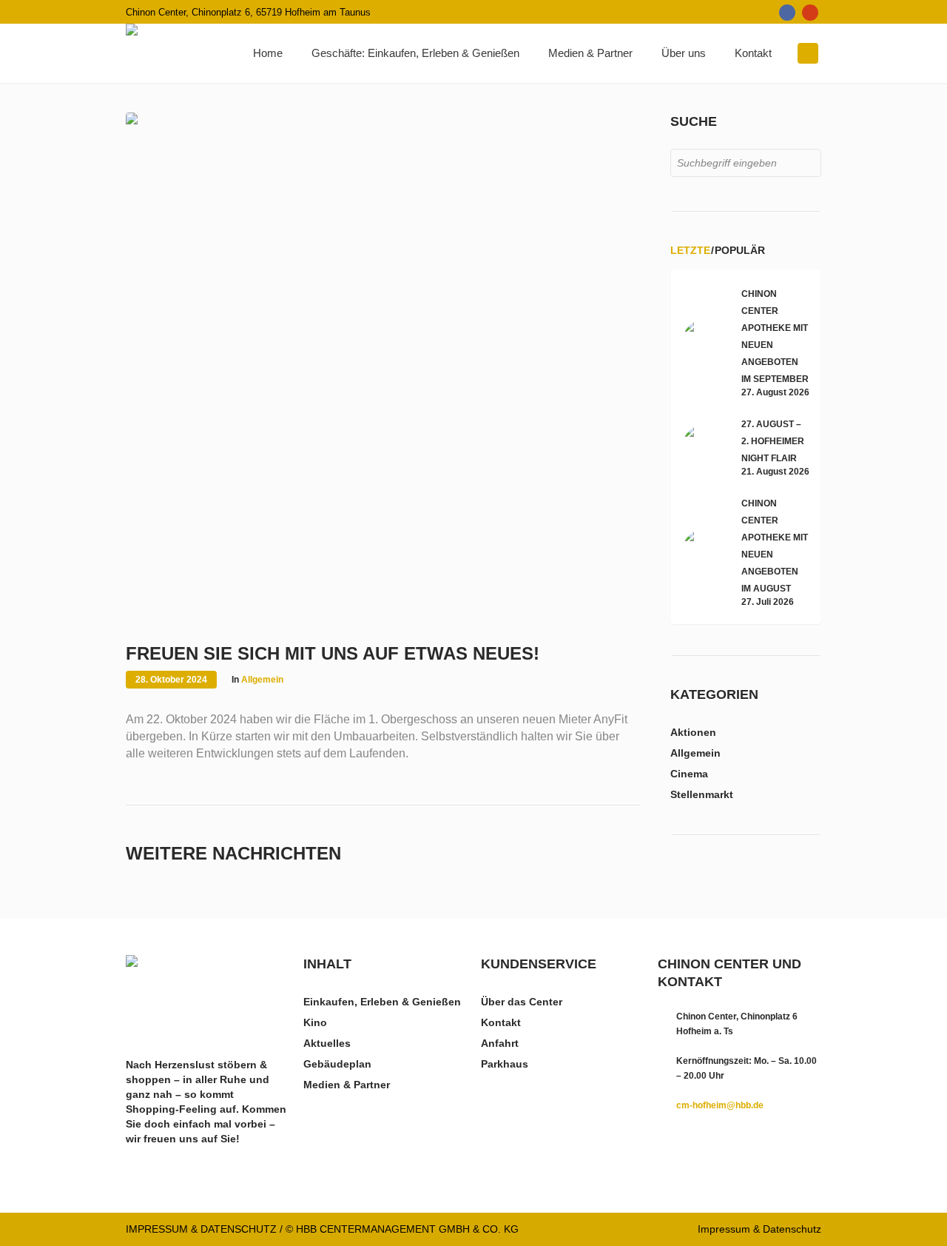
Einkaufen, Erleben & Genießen (382, 1002)
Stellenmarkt (701, 794)
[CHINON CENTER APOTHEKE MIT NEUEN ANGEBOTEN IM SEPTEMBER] (704, 341)
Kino (315, 1022)
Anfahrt (500, 1043)
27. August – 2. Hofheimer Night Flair (772, 441)
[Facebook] (787, 12)
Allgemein (262, 679)
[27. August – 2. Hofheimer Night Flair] (704, 446)
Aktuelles (327, 1043)
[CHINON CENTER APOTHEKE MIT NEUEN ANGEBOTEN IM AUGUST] (704, 551)
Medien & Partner (346, 1085)
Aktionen (693, 732)
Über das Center (521, 1002)
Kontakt (501, 1022)
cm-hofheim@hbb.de (720, 1105)
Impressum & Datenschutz (759, 1229)
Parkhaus (504, 1064)
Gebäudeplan (337, 1064)
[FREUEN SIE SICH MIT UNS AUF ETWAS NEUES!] (383, 369)
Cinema (689, 774)
